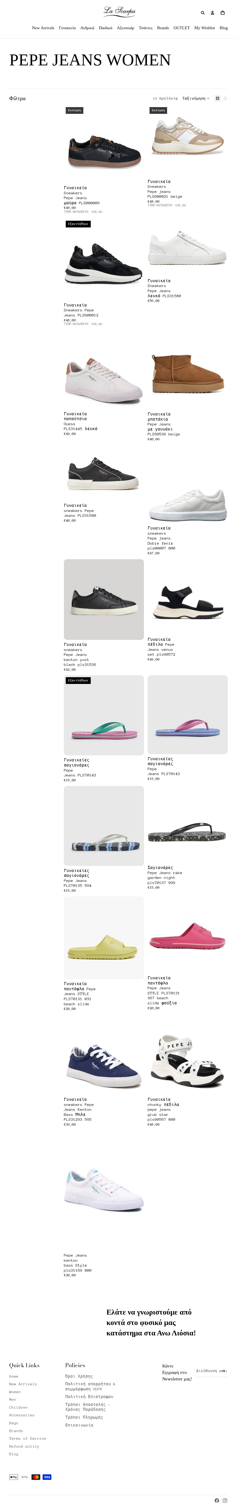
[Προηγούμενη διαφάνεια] (71, 144)
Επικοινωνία (79, 1425)
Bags (14, 1423)
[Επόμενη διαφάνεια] (137, 144)
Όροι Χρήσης (79, 1376)
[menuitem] (43, 28)
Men (12, 1399)
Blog (14, 1454)
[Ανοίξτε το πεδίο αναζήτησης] (203, 13)
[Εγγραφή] (223, 1371)
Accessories (22, 1415)
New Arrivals (23, 1384)
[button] (196, 98)
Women (15, 1392)
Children (18, 1407)
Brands (16, 1431)
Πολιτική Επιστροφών (89, 1397)
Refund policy (24, 1446)
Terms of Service (27, 1438)
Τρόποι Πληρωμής (84, 1417)
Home (14, 1376)
